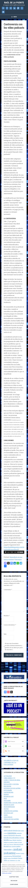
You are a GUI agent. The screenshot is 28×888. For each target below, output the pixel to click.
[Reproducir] (6, 552)
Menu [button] (15, 17)
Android (9, 830)
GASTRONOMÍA (8, 792)
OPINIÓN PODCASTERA (11, 811)
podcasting (9, 853)
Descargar (18, 559)
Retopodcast (17, 856)
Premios (18, 853)
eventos (21, 837)
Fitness (10, 840)
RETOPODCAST (8, 813)
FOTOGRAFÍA (8, 790)
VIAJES (6, 815)
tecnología (14, 858)
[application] (14, 552)
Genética (19, 840)
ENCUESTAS (7, 786)
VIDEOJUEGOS (8, 817)
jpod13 (5, 844)
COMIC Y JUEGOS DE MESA (12, 780)
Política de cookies (6, 873)
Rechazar (14, 880)
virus (16, 860)
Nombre (7, 615)
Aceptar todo (14, 876)
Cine (19, 830)
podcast (17, 849)
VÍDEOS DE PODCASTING (11, 819)
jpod (21, 842)
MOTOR (6, 809)
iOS (19, 842)
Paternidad (7, 850)
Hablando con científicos (9, 842)
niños (10, 846)
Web (5, 634)
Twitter (20, 858)
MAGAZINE (7, 800)
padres (18, 846)
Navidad (6, 846)
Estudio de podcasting (11, 838)
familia (6, 840)
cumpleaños (19, 833)
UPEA (5, 860)
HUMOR (6, 794)
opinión (14, 846)
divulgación (11, 835)
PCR (12, 849)
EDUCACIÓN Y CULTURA (11, 784)
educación (18, 835)
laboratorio (11, 844)
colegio (22, 830)
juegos (8, 844)
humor (16, 842)
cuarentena (11, 833)
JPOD (5, 798)
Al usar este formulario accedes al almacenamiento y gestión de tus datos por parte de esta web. (14, 646)
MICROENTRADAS (9, 807)
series (5, 858)
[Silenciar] (18, 552)
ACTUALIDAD (8, 776)
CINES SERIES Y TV (9, 778)
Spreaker (9, 858)
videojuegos (12, 860)
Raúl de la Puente (14, 2)
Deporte (6, 835)
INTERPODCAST (9, 796)
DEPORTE (7, 782)
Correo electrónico (10, 625)
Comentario (8, 589)
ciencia (15, 830)
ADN (5, 830)
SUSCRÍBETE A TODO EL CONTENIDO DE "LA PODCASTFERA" (11, 762)
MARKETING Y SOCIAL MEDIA (13, 802)
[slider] (21, 552)
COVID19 (5, 833)
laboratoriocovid (18, 844)
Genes (14, 840)
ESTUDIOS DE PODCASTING (12, 788)
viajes (8, 860)
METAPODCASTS (9, 805)
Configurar (14, 884)
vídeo (19, 860)
